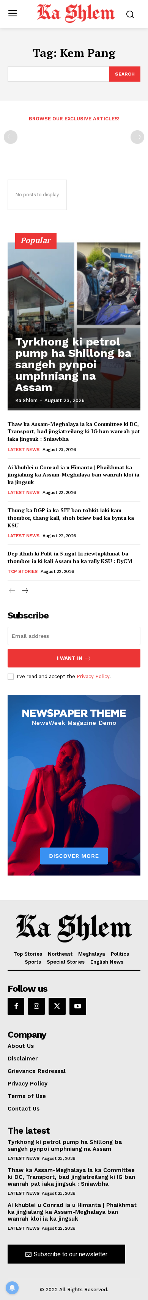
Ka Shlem (26, 400)
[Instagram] (36, 1006)
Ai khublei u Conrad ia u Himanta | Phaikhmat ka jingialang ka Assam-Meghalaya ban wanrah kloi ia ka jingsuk (73, 475)
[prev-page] (10, 137)
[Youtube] (77, 1006)
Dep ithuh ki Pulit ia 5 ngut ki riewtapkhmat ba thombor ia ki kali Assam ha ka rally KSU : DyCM (70, 557)
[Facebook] (16, 1006)
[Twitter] (57, 1006)
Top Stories (23, 571)
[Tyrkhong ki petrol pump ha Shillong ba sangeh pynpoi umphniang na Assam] (74, 325)
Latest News (23, 449)
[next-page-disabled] (137, 137)
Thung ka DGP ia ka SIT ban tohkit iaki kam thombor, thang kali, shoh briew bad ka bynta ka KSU (71, 517)
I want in (69, 658)
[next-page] (24, 591)
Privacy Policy (93, 676)
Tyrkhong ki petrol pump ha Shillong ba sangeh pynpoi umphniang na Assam (73, 364)
